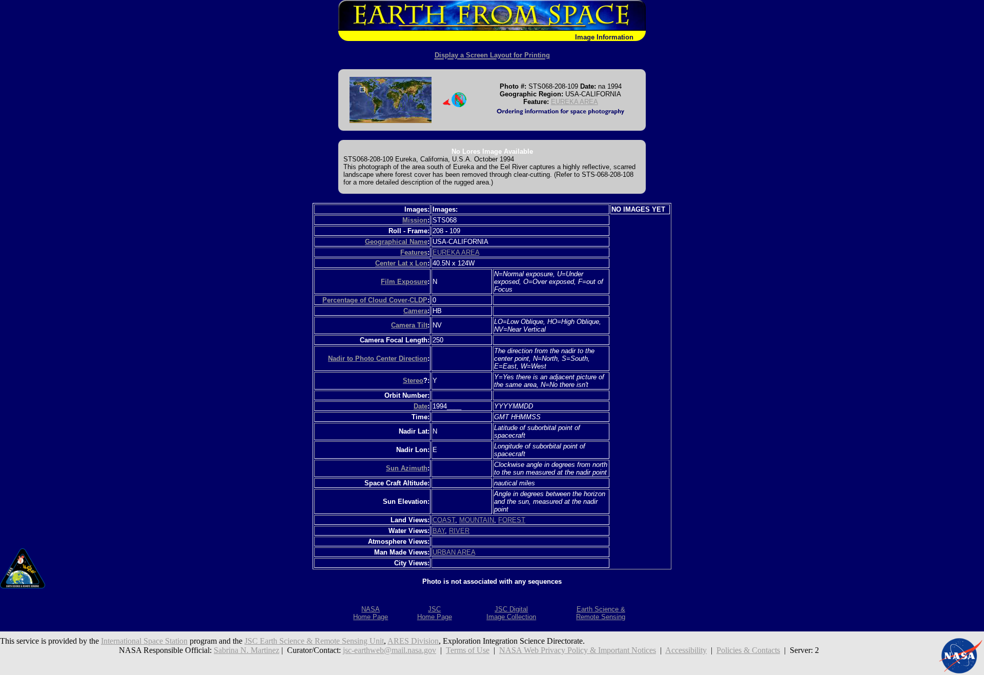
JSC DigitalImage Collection (511, 613)
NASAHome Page (370, 613)
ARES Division (413, 641)
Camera (415, 311)
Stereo (413, 380)
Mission (414, 220)
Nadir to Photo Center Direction (377, 358)
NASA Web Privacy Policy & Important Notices (577, 650)
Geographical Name (396, 242)
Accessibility (686, 650)
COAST (444, 520)
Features (413, 252)
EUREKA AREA (574, 102)
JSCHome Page (434, 613)
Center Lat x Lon (401, 263)
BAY (439, 531)
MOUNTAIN (476, 520)
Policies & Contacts (748, 650)
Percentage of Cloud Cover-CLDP (374, 300)
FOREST (511, 520)
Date (420, 406)
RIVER (459, 531)
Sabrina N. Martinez (246, 650)
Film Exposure (404, 281)
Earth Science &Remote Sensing (600, 613)
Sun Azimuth (406, 468)
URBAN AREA (454, 552)
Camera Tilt (409, 325)
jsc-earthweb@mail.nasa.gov (389, 650)
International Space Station (144, 641)
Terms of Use (467, 650)
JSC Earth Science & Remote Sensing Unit (314, 641)
